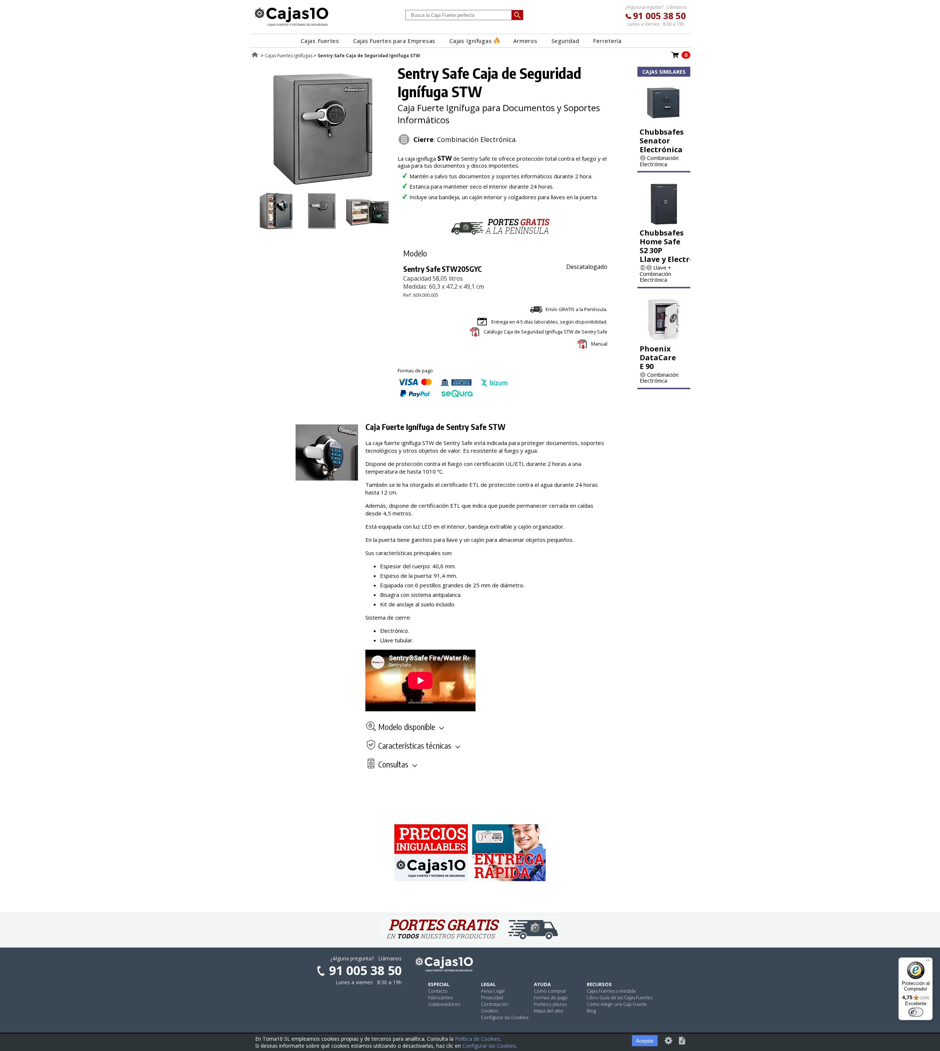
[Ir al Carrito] (675, 57)
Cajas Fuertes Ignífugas (288, 55)
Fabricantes (440, 997)
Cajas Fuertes (320, 40)
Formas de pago (551, 997)
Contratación (495, 1004)
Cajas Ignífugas (470, 40)
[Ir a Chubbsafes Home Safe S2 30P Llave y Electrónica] (664, 223)
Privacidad (492, 997)
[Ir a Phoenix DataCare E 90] (664, 339)
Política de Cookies (477, 1038)
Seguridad (565, 40)
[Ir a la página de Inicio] (291, 26)
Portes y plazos (550, 1004)
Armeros (525, 40)
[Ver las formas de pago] (453, 395)
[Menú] (928, 961)
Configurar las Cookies (504, 1017)
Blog (591, 1010)
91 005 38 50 (659, 16)
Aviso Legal (493, 991)
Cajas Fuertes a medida (611, 991)
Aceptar (645, 1041)
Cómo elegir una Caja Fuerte (617, 1004)
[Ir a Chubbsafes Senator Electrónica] (664, 122)
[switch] (915, 1012)
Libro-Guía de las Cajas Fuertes (619, 997)
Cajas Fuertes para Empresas (394, 40)
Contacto (438, 991)
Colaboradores (444, 1004)
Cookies (489, 1010)
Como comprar (550, 991)
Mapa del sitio (548, 1010)
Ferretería (607, 40)
